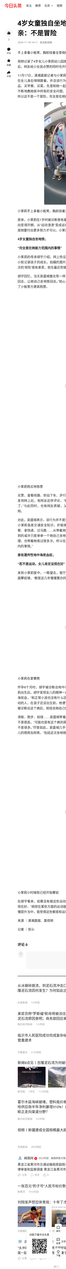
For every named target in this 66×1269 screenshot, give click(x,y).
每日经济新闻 (25, 1024)
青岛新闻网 (46, 42)
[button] (29, 5)
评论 (36, 1174)
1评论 (32, 1091)
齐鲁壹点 (22, 1052)
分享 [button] (9, 76)
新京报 (21, 1091)
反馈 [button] (58, 1243)
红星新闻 (22, 1002)
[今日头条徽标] (13, 5)
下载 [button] (57, 1252)
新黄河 (21, 1191)
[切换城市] (52, 6)
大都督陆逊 (24, 1231)
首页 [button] (58, 1231)
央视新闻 (22, 1146)
